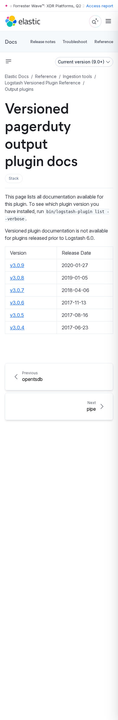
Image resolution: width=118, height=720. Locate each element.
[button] (14, 178)
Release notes (42, 41)
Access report (99, 5)
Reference (103, 41)
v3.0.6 (17, 303)
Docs (11, 41)
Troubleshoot (75, 41)
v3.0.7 (17, 290)
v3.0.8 (17, 278)
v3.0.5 (17, 315)
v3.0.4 (17, 327)
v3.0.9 (17, 265)
